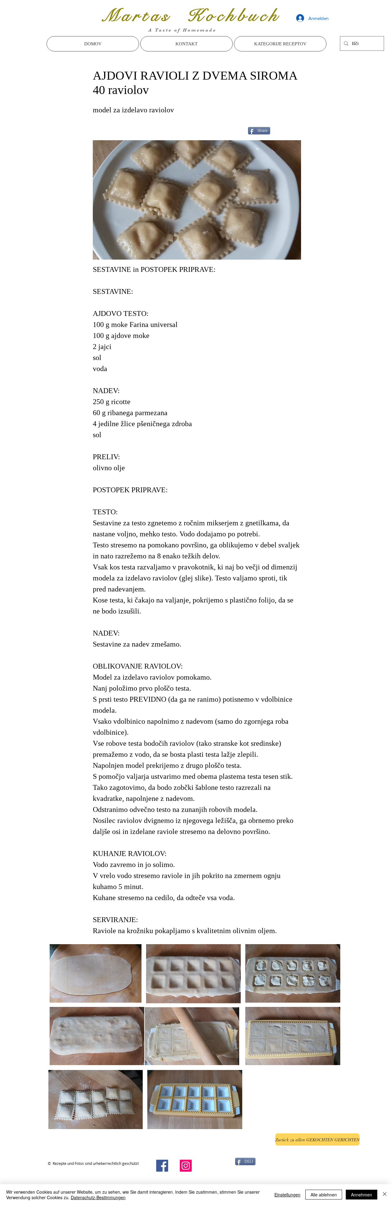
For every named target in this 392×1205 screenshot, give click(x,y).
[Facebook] (162, 1166)
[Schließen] (384, 1194)
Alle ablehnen (324, 1195)
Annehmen (361, 1195)
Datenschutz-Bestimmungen (98, 1197)
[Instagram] (186, 1166)
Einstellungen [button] (287, 1195)
